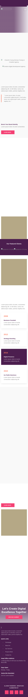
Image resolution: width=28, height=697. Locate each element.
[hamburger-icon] (25, 9)
